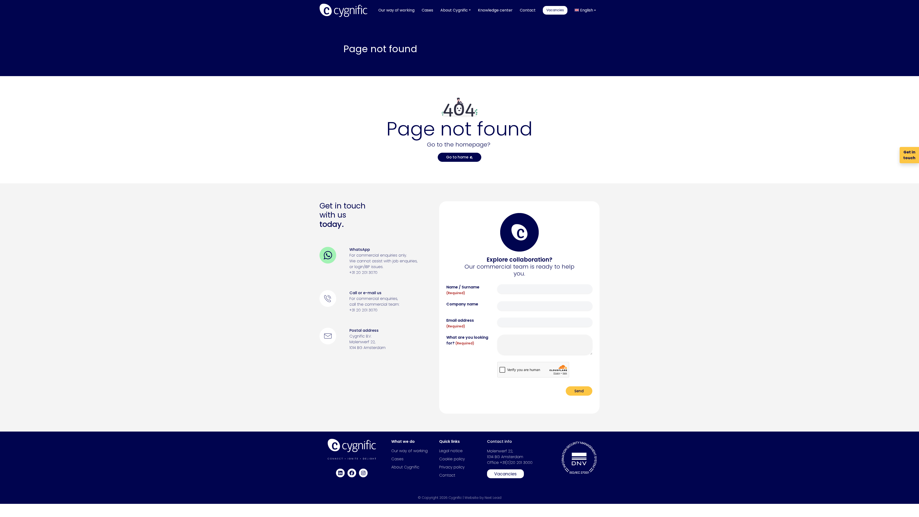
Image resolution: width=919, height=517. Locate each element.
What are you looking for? (467, 340)
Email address (460, 323)
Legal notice (451, 451)
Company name (462, 304)
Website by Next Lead (483, 497)
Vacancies (505, 474)
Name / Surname (462, 289)
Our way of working (409, 451)
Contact (447, 475)
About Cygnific (405, 467)
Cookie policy (452, 459)
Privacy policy (452, 467)
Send (579, 390)
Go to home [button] (457, 157)
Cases (397, 459)
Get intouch (909, 155)
